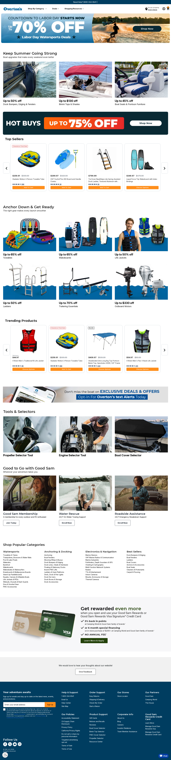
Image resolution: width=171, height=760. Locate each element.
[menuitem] (36, 8)
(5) (98, 184)
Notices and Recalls (97, 721)
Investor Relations (124, 728)
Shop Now (147, 28)
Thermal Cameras (92, 579)
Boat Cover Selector (97, 728)
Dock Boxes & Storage (53, 579)
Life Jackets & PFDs (10, 579)
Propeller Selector (96, 738)
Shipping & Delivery (97, 699)
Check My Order (95, 703)
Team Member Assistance (127, 732)
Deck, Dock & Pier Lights (53, 575)
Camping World (151, 699)
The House (149, 703)
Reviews (92, 725)
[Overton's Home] (13, 8)
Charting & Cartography (95, 565)
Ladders (130, 560)
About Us (120, 718)
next (164, 168)
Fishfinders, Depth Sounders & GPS (99, 562)
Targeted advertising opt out (70, 741)
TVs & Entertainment (93, 572)
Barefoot (6, 565)
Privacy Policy (67, 727)
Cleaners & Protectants (135, 570)
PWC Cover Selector (97, 735)
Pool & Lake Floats (10, 560)
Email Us (65, 699)
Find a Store (152, 10)
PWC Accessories (10, 587)
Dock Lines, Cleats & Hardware (56, 565)
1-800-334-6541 (68, 696)
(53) (22, 184)
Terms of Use (67, 749)
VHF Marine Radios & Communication (100, 557)
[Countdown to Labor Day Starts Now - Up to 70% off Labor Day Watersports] (85, 28)
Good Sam (149, 696)
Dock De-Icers (49, 577)
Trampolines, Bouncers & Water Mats (17, 557)
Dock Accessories (51, 582)
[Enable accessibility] (5, 755)
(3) (60, 184)
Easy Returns (94, 696)
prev (6, 168)
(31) (136, 366)
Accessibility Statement (70, 718)
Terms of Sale (67, 746)
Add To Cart (28, 187)
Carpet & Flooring (133, 572)
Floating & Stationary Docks (54, 567)
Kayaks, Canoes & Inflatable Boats (16, 577)
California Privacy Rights (71, 731)
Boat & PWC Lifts (50, 570)
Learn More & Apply (94, 640)
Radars (88, 570)
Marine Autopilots (92, 560)
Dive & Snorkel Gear (11, 584)
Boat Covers (131, 562)
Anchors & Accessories (135, 565)
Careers (120, 725)
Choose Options (142, 187)
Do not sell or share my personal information (70, 735)
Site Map (65, 706)
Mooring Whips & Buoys (53, 560)
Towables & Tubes (10, 555)
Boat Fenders (49, 557)
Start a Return (94, 706)
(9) (22, 366)
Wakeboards (8, 567)
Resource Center (96, 742)
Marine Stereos (91, 555)
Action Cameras (91, 575)
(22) (98, 366)
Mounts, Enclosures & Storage (97, 577)
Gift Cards (93, 718)
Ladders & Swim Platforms (54, 572)
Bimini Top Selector (96, 732)
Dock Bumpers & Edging (53, 562)
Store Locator (122, 696)
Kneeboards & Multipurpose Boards (17, 572)
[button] (36, 8)
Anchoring (48, 555)
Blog (119, 721)
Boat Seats (131, 567)
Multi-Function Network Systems (98, 567)
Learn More (149, 723)
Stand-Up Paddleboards (12, 575)
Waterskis (7, 562)
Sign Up (50, 705)
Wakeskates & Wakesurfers (13, 570)
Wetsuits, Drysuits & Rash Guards (15, 582)
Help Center (66, 703)
